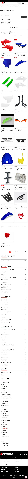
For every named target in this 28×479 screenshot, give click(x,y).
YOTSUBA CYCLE (6, 395)
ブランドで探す (12, 5)
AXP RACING (5, 416)
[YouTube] (20, 454)
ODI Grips (4, 424)
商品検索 (6, 5)
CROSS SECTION (6, 397)
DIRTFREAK (5, 445)
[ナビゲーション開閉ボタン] (26, 3)
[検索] (25, 261)
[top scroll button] (26, 477)
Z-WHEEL (4, 386)
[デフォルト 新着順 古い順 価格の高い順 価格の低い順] (22, 36)
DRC (3, 384)
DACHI (4, 435)
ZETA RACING (5, 382)
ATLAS (4, 407)
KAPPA (4, 430)
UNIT (3, 441)
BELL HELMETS (6, 411)
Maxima (4, 422)
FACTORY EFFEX (6, 420)
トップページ (2, 5)
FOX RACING (5, 401)
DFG (3, 390)
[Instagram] (22, 454)
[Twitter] (26, 454)
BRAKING (4, 418)
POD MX (4, 409)
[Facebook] (24, 454)
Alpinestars (5, 403)
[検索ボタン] (23, 3)
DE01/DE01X (5, 437)
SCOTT (4, 413)
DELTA (3, 388)
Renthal (4, 426)
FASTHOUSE (5, 405)
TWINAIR (4, 439)
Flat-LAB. (4, 392)
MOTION (4, 432)
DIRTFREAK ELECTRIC (7, 399)
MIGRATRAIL (5, 443)
